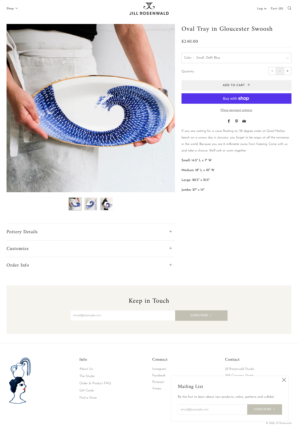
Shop (10, 8)
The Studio (87, 376)
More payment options (236, 110)
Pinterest (158, 382)
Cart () (277, 8)
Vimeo (156, 388)
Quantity (188, 71)
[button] (75, 204)
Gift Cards (86, 390)
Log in (262, 8)
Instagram (159, 369)
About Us (86, 369)
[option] (91, 108)
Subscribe (199, 315)
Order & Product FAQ (95, 383)
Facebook (159, 375)
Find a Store (88, 397)
